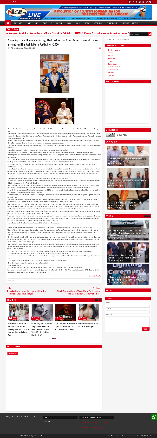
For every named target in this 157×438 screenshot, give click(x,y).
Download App (113, 69)
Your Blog (111, 72)
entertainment (18, 48)
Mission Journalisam (12, 436)
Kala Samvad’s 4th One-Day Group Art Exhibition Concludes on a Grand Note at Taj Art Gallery (124, 234)
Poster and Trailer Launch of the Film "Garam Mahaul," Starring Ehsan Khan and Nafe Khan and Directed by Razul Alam (18, 329)
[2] (55, 338)
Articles (135, 23)
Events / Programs (114, 50)
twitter (129, 2)
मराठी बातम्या (111, 58)
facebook (133, 2)
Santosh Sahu (96, 276)
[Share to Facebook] (22, 305)
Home (8, 23)
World (21, 23)
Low (51, 23)
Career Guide (98, 23)
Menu (15, 2)
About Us (111, 75)
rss (140, 2)
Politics (110, 53)
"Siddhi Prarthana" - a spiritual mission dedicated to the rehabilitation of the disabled (127, 160)
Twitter (96, 423)
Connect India (112, 64)
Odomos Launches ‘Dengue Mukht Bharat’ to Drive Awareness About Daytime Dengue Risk (125, 278)
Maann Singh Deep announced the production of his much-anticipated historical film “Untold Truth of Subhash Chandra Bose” (41, 329)
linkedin (143, 2)
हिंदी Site (110, 55)
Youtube (85, 428)
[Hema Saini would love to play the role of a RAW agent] (89, 312)
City (36, 23)
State (29, 23)
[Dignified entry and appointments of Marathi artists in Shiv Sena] (128, 178)
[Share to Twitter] (25, 305)
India (14, 23)
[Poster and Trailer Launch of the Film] (19, 312)
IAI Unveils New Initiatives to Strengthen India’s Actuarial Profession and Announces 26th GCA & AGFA (126, 256)
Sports (87, 23)
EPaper (110, 61)
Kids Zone (59, 23)
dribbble (146, 2)
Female (69, 23)
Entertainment (112, 23)
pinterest (150, 2)
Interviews (125, 23)
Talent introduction (114, 67)
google (136, 2)
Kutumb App (97, 428)
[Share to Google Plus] (27, 305)
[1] (53, 338)
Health (78, 23)
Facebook (85, 423)
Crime (45, 23)
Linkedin (106, 423)
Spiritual (10, 29)
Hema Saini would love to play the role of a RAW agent (88, 325)
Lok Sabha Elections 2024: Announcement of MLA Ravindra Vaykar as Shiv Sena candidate (125, 204)
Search (149, 34)
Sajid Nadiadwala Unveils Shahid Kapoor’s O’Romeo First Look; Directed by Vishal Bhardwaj (66, 326)
